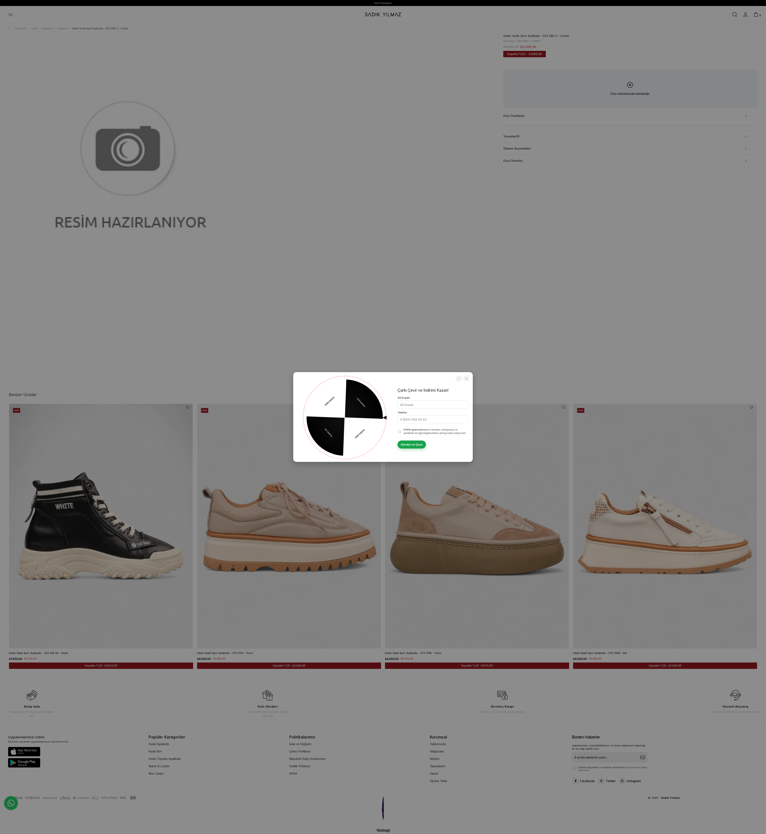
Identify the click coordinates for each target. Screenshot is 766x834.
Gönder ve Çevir (412, 444)
